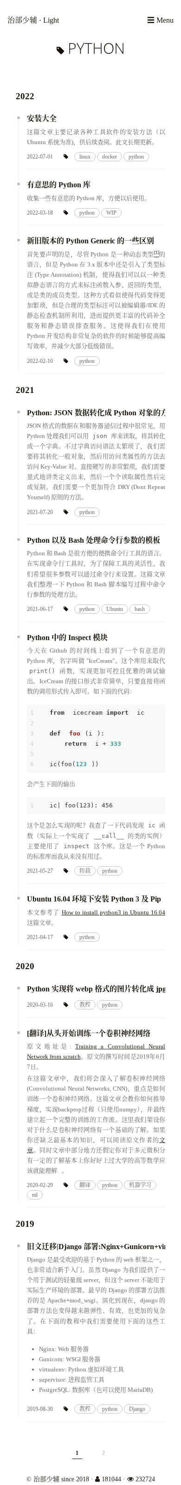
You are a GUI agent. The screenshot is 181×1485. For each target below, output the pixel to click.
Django (137, 1409)
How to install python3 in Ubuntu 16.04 (114, 912)
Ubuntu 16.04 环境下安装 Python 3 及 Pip (94, 899)
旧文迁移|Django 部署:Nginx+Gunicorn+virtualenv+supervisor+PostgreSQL (96, 1246)
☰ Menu (160, 20)
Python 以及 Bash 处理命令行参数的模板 (93, 540)
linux (84, 156)
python (136, 156)
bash (140, 609)
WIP (111, 212)
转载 (84, 871)
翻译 (84, 1185)
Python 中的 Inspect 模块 (67, 637)
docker (109, 156)
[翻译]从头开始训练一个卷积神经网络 (88, 1033)
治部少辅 (23, 20)
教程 (84, 1005)
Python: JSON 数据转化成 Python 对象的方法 (96, 413)
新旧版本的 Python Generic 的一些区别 (90, 241)
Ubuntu (114, 609)
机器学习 (140, 1185)
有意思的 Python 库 (58, 185)
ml (35, 1195)
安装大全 (42, 118)
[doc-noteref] (156, 254)
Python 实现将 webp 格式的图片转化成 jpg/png (96, 989)
